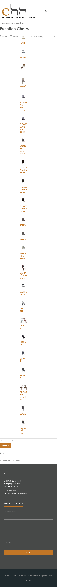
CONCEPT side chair (23, 150)
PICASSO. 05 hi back (23, 208)
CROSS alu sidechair (23, 396)
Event (8, 23)
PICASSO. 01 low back (23, 106)
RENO (23, 225)
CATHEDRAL (23, 293)
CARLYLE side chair (23, 275)
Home (2, 23)
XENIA (23, 239)
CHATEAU (23, 310)
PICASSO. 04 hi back (23, 189)
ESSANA (23, 87)
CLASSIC (23, 326)
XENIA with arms (23, 256)
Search (5, 446)
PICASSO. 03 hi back (23, 170)
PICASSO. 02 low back (23, 128)
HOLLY (23, 43)
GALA (23, 414)
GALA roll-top (23, 430)
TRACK (23, 71)
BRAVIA (23, 360)
